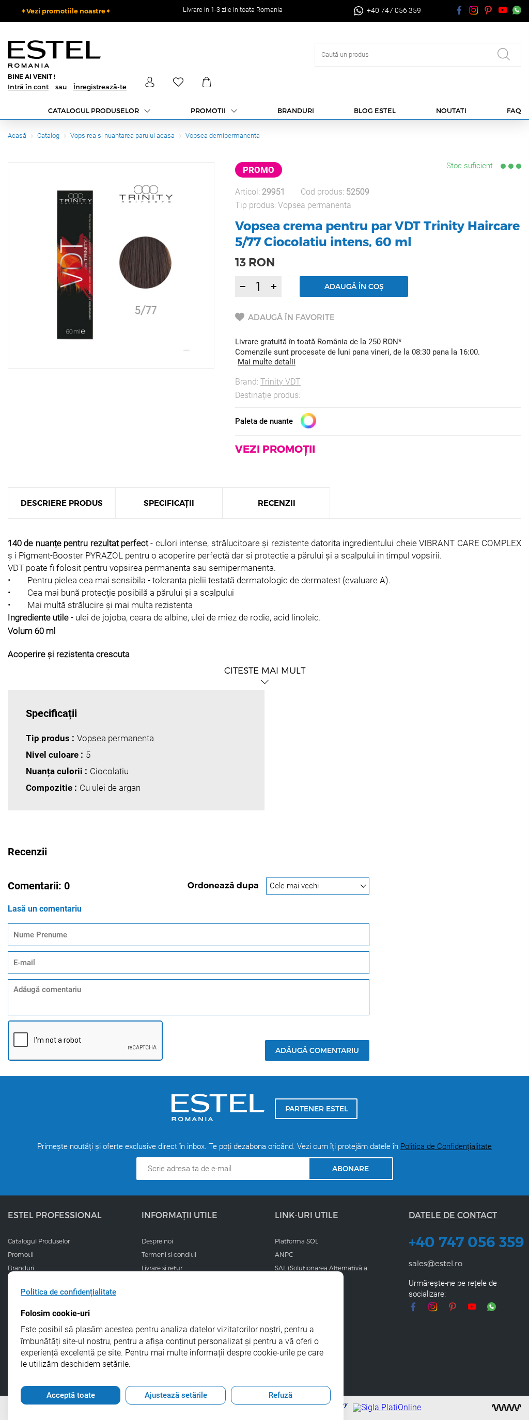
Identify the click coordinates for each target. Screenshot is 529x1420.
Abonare (350, 1168)
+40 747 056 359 (465, 1242)
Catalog (48, 135)
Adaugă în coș (354, 286)
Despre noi (157, 1241)
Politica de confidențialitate (68, 1292)
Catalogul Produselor (39, 1241)
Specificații (169, 503)
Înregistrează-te (100, 87)
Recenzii (276, 503)
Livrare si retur (162, 1267)
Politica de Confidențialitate (446, 1146)
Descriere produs (62, 503)
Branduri (295, 110)
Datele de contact (453, 1215)
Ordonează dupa (224, 885)
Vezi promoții (275, 448)
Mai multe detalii (266, 361)
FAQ (514, 110)
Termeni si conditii (169, 1254)
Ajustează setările (176, 1395)
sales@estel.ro (435, 1263)
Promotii (208, 110)
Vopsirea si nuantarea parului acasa (122, 135)
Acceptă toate (70, 1395)
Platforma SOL (296, 1241)
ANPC (284, 1254)
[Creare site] (506, 1407)
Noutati (451, 110)
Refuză (280, 1395)
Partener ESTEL (316, 1108)
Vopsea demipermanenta (222, 135)
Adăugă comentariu (317, 1050)
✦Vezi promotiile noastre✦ (66, 11)
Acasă (17, 135)
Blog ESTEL (375, 110)
